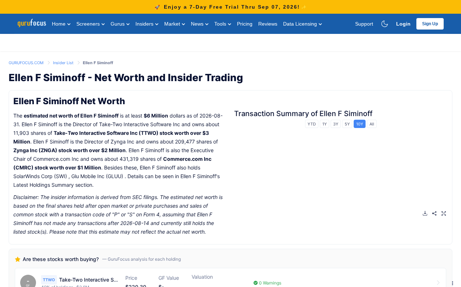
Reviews (267, 24)
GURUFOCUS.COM (27, 62)
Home (59, 24)
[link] (27, 62)
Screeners (88, 24)
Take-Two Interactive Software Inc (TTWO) (106, 133)
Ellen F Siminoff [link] (98, 62)
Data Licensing (300, 24)
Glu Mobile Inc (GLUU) (97, 176)
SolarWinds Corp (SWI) (40, 176)
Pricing (244, 24)
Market (173, 24)
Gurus (118, 24)
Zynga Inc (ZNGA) (35, 150)
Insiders (145, 24)
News (198, 24)
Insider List (64, 62)
